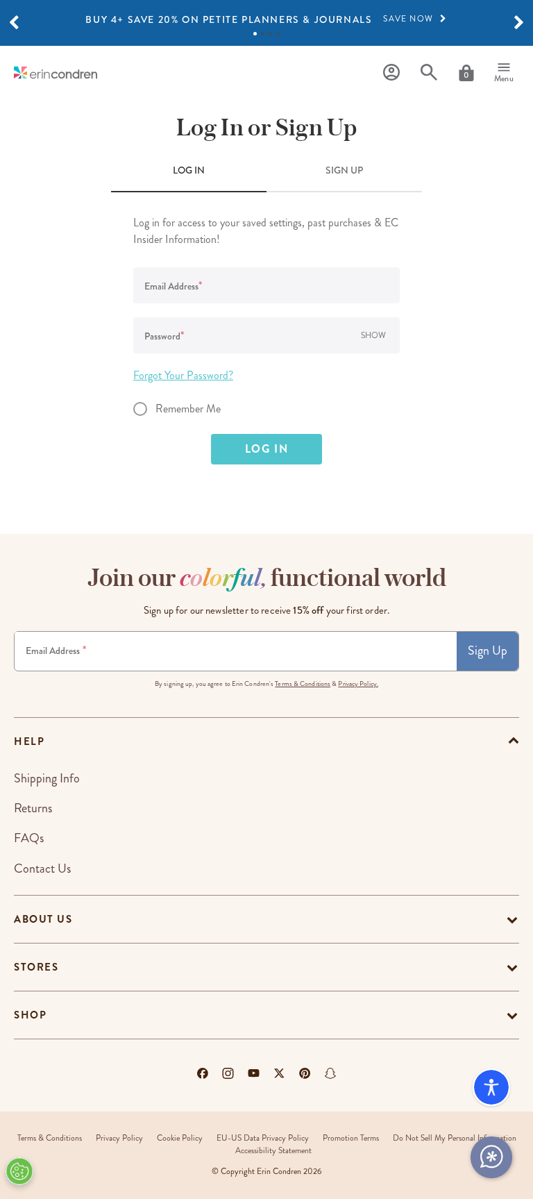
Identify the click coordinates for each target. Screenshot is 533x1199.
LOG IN (189, 170)
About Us (43, 919)
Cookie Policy (180, 1138)
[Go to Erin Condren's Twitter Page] (279, 1073)
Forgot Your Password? (183, 375)
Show (373, 336)
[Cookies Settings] (19, 1171)
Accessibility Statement (273, 1151)
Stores (36, 967)
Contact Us (42, 869)
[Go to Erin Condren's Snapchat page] (330, 1073)
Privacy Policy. (358, 684)
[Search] (429, 72)
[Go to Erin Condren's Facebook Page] (202, 1073)
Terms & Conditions (302, 684)
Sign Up (487, 651)
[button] (13, 23)
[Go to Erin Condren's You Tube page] (254, 1073)
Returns (33, 808)
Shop (30, 1015)
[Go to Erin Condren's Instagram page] (228, 1073)
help (29, 741)
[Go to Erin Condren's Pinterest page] (305, 1073)
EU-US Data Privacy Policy (263, 1138)
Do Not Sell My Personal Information (454, 1138)
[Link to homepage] (55, 72)
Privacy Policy (119, 1138)
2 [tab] (262, 33)
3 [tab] (270, 33)
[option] (266, 19)
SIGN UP (344, 170)
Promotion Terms (351, 1138)
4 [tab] (278, 33)
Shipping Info (47, 778)
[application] (491, 1157)
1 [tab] (255, 33)
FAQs (29, 838)
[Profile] (391, 72)
